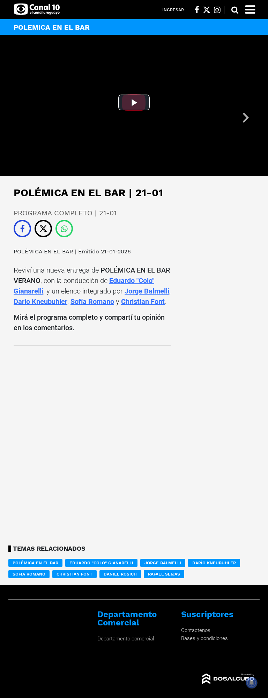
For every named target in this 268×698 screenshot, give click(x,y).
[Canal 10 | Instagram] (217, 10)
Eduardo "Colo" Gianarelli (101, 562)
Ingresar (173, 9)
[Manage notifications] (251, 682)
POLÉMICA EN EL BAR (43, 251)
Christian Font (143, 301)
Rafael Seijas (164, 574)
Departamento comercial (125, 639)
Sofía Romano (92, 301)
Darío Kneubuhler (40, 301)
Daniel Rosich (120, 574)
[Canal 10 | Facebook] (197, 10)
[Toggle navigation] (250, 9)
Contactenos (195, 630)
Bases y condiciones (204, 638)
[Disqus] (92, 443)
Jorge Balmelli (147, 291)
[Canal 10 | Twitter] (206, 10)
